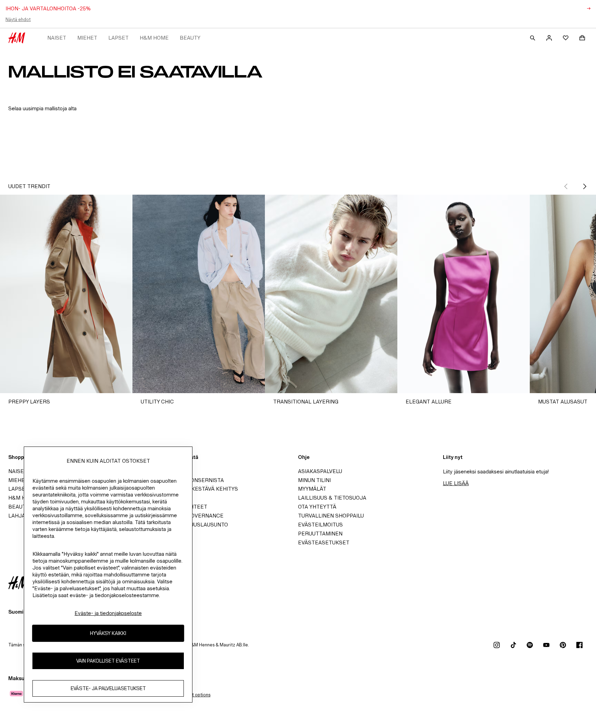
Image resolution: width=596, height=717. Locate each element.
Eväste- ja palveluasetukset (108, 689)
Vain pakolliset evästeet (108, 661)
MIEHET (87, 38)
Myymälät (312, 489)
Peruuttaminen (320, 533)
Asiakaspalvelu (320, 471)
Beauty (190, 38)
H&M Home (154, 38)
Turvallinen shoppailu (331, 516)
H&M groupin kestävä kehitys (195, 489)
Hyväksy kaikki (108, 633)
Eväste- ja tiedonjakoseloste (108, 613)
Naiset (56, 38)
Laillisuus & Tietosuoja (332, 498)
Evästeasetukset (323, 542)
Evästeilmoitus (320, 524)
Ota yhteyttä (317, 507)
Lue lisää (456, 483)
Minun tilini (314, 480)
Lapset (118, 38)
